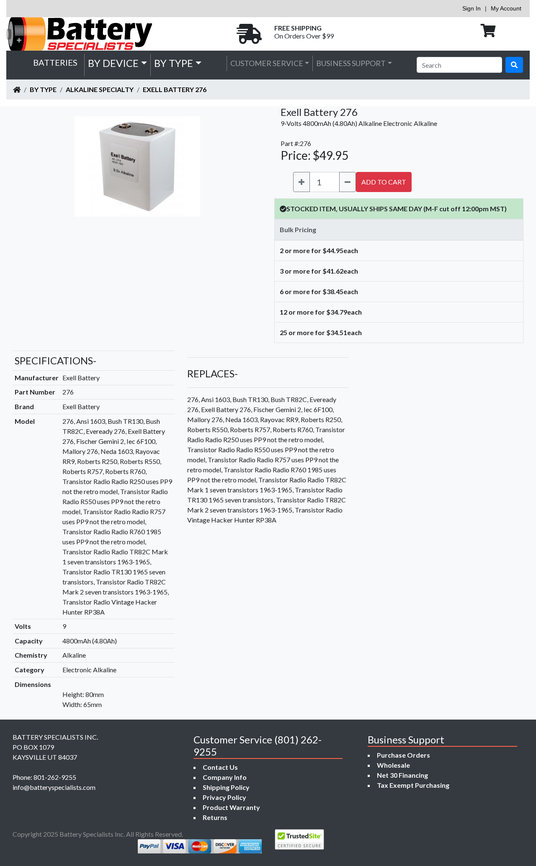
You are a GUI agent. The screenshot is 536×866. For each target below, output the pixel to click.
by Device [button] (113, 63)
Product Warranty (231, 807)
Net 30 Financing (402, 775)
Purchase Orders (403, 755)
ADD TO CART (383, 182)
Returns (215, 817)
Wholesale (393, 765)
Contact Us (220, 767)
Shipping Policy (226, 787)
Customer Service (266, 63)
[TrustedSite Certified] (299, 839)
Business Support (351, 63)
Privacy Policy (224, 797)
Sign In (471, 8)
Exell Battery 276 (174, 89)
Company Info (225, 777)
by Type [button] (173, 63)
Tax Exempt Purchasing (413, 785)
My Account (506, 8)
